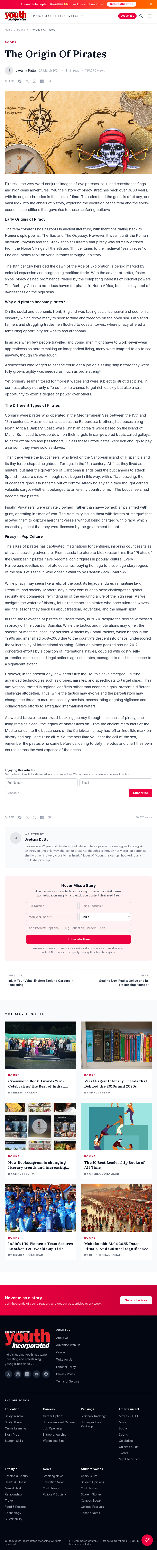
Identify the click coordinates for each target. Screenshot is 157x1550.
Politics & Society (54, 1494)
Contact (61, 1352)
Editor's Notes (90, 1513)
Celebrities (126, 1440)
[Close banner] (151, 4)
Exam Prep (12, 1434)
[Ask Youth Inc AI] (147, 1540)
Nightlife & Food (129, 1459)
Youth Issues (89, 1488)
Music (123, 1422)
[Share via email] (49, 81)
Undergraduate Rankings (91, 1424)
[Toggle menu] (150, 16)
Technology (13, 1513)
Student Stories (91, 1494)
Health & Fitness (15, 1482)
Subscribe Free (121, 4)
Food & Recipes (15, 1506)
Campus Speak (91, 1500)
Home (8, 29)
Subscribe (127, 16)
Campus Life (89, 1476)
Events (123, 1453)
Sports (123, 1434)
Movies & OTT (129, 1416)
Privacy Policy (65, 1374)
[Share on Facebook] (20, 81)
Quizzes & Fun (128, 1447)
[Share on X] (27, 81)
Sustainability (13, 1519)
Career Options (53, 1416)
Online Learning (15, 1428)
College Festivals (92, 1506)
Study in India (14, 1416)
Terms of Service (68, 1381)
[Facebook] (46, 1374)
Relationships (14, 1494)
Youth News (51, 1488)
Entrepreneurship (54, 1434)
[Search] (141, 16)
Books (21, 29)
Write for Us (64, 1359)
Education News (54, 1482)
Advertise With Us (68, 1345)
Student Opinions (92, 1482)
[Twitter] (8, 1374)
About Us (62, 1337)
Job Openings (52, 1428)
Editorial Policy (66, 1367)
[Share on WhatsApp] (34, 81)
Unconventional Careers (59, 1422)
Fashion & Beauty (16, 1476)
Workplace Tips (53, 1440)
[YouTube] (36, 1374)
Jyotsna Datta (36, 839)
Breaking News (53, 1476)
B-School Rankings (94, 1416)
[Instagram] (18, 1374)
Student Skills (14, 1440)
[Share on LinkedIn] (42, 81)
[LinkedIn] (27, 1374)
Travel (9, 1500)
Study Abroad (14, 1422)
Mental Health (14, 1488)
